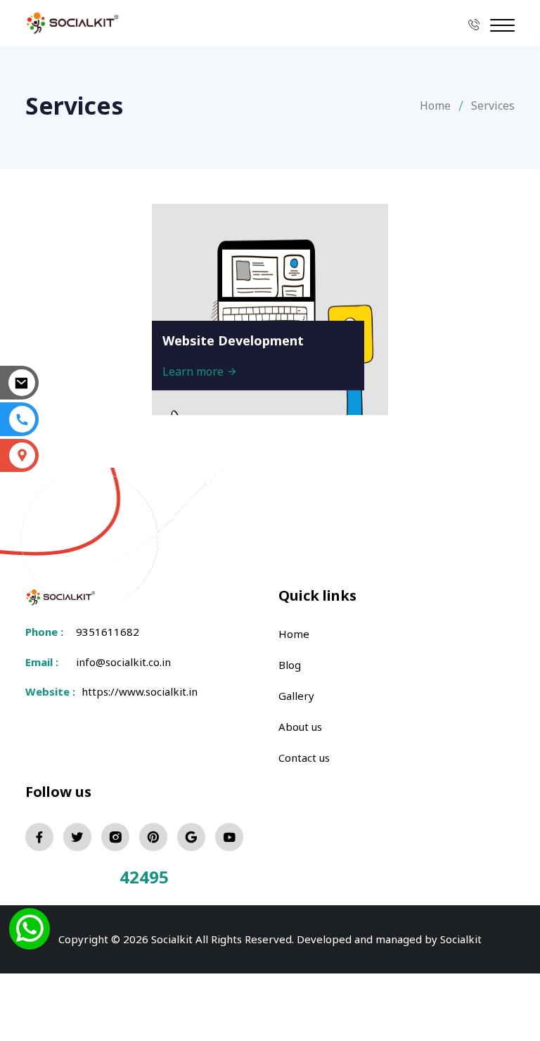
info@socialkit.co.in (123, 662)
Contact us (304, 758)
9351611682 (107, 632)
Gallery (296, 696)
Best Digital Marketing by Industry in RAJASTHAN (404, 934)
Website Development (233, 340)
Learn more (194, 371)
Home (435, 105)
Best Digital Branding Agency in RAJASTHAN (142, 934)
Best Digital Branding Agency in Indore (128, 951)
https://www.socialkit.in (137, 691)
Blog (289, 665)
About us (300, 727)
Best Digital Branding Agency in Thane (346, 951)
